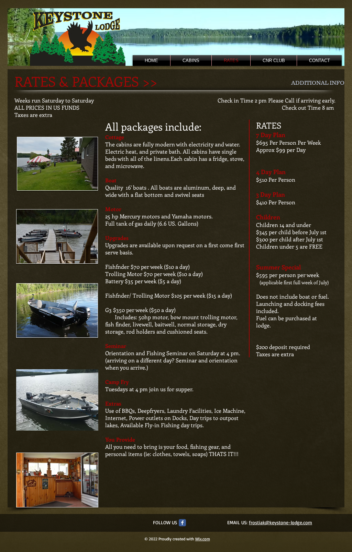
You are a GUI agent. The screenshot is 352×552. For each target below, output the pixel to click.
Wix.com (202, 538)
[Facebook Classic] (182, 522)
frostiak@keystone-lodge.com (280, 522)
